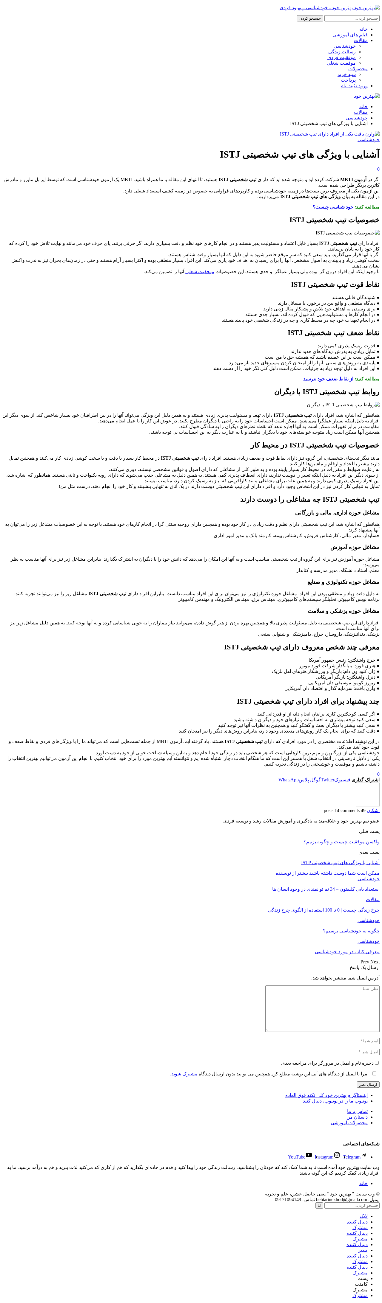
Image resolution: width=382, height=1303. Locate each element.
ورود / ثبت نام (354, 85)
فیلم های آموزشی (350, 34)
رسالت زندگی (342, 51)
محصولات (358, 68)
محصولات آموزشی (349, 1122)
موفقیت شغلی (341, 63)
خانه (363, 29)
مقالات (361, 40)
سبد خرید (347, 74)
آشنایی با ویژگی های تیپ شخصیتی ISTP (340, 862)
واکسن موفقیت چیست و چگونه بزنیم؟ (342, 841)
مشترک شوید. (184, 1073)
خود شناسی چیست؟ (333, 206)
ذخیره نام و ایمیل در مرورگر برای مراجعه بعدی (327, 1063)
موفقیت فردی (341, 57)
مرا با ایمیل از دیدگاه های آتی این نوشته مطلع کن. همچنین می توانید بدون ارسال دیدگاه (269, 1073)
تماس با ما (357, 1111)
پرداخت (348, 80)
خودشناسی (345, 46)
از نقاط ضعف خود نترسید (328, 378)
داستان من (357, 1116)
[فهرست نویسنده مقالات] (368, 804)
